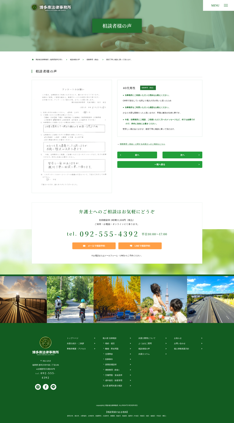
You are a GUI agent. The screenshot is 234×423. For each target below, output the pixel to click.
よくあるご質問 (145, 343)
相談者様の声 (144, 349)
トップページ (72, 338)
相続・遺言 (110, 343)
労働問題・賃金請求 (113, 375)
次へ (182, 154)
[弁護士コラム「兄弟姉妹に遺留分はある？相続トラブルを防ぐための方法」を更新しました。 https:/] (163, 299)
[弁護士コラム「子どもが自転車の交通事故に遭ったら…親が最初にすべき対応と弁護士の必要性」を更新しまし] (70, 299)
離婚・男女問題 (111, 349)
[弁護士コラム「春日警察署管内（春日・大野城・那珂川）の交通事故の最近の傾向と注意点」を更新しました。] (117, 299)
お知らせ (178, 338)
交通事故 (109, 354)
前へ (137, 154)
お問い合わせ (179, 343)
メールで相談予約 (96, 245)
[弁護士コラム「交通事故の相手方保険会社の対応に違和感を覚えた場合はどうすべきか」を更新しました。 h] (210, 299)
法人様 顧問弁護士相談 (112, 386)
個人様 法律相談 (109, 338)
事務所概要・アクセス (76, 349)
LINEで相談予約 (142, 245)
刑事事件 (109, 359)
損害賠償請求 (111, 364)
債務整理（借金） (112, 370)
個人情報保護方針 (181, 349)
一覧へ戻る (159, 164)
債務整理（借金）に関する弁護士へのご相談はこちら (142, 144)
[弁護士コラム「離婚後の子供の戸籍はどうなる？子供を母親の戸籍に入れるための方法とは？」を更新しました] (23, 299)
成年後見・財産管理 (113, 380)
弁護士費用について (146, 338)
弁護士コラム (144, 354)
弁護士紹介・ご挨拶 (75, 343)
